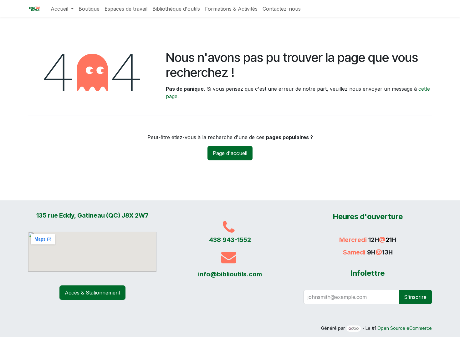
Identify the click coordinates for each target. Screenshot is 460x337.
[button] (415, 297)
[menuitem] (62, 9)
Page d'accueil (230, 153)
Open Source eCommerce (404, 328)
